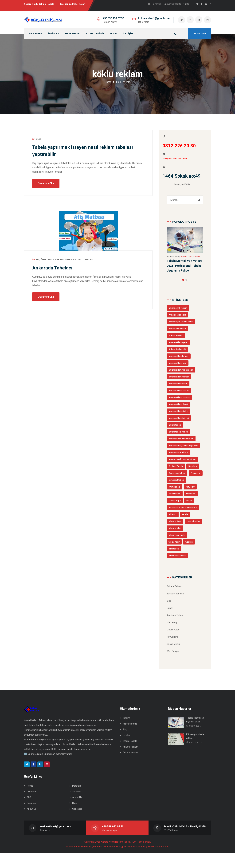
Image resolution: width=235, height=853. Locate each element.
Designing (195, 456)
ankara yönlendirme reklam (181, 422)
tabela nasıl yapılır (177, 518)
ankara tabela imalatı (178, 415)
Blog (39, 139)
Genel (184, 250)
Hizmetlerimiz (130, 707)
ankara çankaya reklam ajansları (183, 429)
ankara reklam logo (177, 346)
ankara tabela (175, 408)
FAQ (29, 780)
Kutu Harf (190, 470)
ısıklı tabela (174, 532)
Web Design (173, 634)
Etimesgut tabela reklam (183, 254)
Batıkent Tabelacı (83, 259)
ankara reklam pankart (179, 374)
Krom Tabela (174, 470)
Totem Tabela (130, 724)
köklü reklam (174, 477)
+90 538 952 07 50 (113, 18)
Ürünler (126, 718)
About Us (77, 780)
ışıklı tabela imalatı (177, 539)
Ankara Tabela (63, 259)
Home (108, 82)
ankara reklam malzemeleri (181, 353)
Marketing (191, 477)
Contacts (31, 774)
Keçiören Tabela (45, 259)
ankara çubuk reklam (178, 436)
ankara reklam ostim (178, 367)
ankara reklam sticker (178, 394)
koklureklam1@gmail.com (154, 18)
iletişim (126, 701)
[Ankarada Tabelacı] (88, 231)
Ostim (189, 484)
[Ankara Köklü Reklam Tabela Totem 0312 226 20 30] (43, 19)
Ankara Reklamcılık (177, 332)
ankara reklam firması (178, 339)
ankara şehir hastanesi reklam (182, 442)
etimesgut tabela (176, 463)
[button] (183, 263)
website (189, 525)
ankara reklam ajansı (178, 325)
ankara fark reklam (177, 312)
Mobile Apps (175, 484)
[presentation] (168, 263)
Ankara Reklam (176, 319)
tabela (185, 498)
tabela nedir (174, 525)
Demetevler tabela (177, 456)
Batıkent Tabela (176, 449)
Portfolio (77, 769)
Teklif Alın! (200, 33)
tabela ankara (175, 504)
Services (76, 774)
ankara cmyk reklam (178, 291)
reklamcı (172, 498)
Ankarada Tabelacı (52, 268)
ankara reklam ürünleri (179, 401)
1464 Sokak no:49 (182, 176)
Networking (172, 620)
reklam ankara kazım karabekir (183, 491)
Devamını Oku (46, 183)
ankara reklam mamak (179, 360)
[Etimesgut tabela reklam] (185, 237)
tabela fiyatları (193, 504)
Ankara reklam (130, 735)
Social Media (173, 627)
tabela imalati (175, 511)
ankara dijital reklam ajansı (181, 305)
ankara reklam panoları (179, 381)
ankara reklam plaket (178, 387)
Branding (192, 449)
